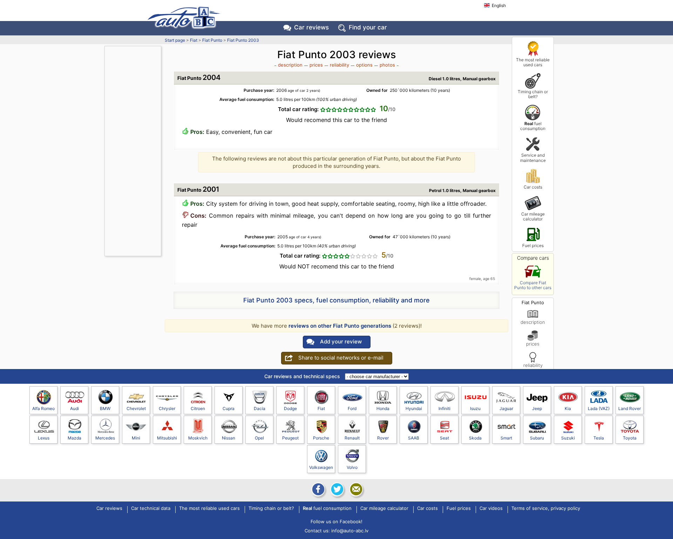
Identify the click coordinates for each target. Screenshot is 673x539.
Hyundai (414, 408)
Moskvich (198, 438)
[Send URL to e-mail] (355, 489)
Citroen (198, 408)
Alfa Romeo (43, 408)
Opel (259, 438)
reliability (533, 365)
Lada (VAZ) (599, 408)
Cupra (228, 408)
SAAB (413, 438)
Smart (506, 438)
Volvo (352, 467)
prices (532, 343)
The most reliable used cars (533, 62)
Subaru (537, 438)
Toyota (630, 438)
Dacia (259, 408)
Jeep (537, 408)
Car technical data (150, 508)
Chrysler (167, 408)
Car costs (533, 187)
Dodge (290, 408)
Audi (74, 408)
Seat (444, 438)
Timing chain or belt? (533, 94)
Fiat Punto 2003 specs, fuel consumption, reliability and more (336, 300)
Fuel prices (533, 245)
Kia (568, 408)
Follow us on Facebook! (336, 521)
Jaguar (506, 408)
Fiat (193, 40)
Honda (382, 408)
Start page (175, 40)
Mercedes (105, 438)
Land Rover (629, 408)
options (364, 65)
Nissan (228, 438)
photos (387, 65)
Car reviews (311, 27)
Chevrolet (136, 408)
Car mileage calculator (533, 216)
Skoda (475, 438)
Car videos (491, 508)
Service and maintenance (533, 157)
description (533, 322)
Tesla (598, 438)
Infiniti (444, 408)
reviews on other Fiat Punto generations (339, 325)
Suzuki (568, 438)
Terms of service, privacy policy (545, 508)
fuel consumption (532, 126)
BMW (105, 408)
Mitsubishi (167, 438)
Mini (136, 438)
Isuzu (475, 408)
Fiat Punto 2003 (243, 40)
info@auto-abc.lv (349, 530)
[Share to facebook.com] (317, 489)
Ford (352, 408)
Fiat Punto (212, 40)
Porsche (321, 438)
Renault (352, 438)
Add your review (341, 341)
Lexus (43, 438)
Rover (383, 438)
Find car (368, 27)
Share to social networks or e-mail (340, 357)
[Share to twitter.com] (336, 489)
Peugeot (290, 438)
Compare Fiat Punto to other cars (532, 285)
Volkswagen (321, 467)
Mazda (74, 438)
